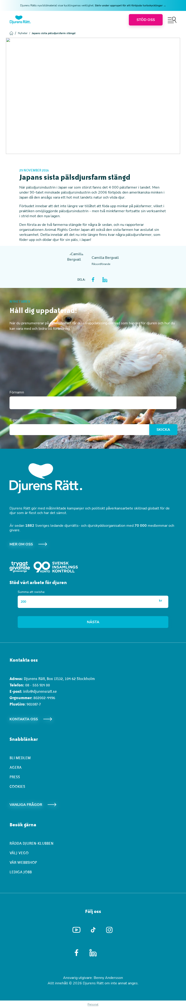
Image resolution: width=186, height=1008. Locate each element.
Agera (16, 767)
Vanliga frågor (26, 804)
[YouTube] (76, 930)
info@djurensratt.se (40, 691)
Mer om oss (21, 544)
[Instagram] (109, 930)
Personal (93, 1004)
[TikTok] (93, 930)
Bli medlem (20, 757)
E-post (15, 420)
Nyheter (24, 33)
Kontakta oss (24, 719)
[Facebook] (76, 953)
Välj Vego (19, 852)
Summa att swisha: (31, 592)
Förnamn (17, 392)
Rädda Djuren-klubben (32, 843)
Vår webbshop (23, 862)
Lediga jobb (21, 871)
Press (15, 776)
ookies (18, 786)
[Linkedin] (93, 953)
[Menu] (172, 19)
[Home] (20, 19)
